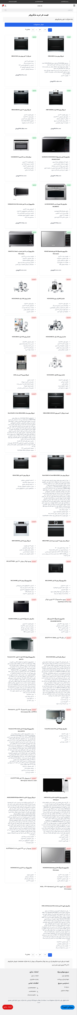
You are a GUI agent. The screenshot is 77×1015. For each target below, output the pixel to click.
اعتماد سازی (8, 1007)
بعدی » (27, 29)
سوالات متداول (65, 991)
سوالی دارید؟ (67, 1007)
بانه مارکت (69, 19)
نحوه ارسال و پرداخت (63, 979)
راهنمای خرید (65, 976)
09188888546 (13, 2)
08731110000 (64, 2)
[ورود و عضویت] (5, 6)
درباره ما (66, 987)
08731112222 (32, 992)
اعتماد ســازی (34, 976)
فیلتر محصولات (38, 24)
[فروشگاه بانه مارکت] (39, 6)
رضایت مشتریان (34, 979)
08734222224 (39, 2)
